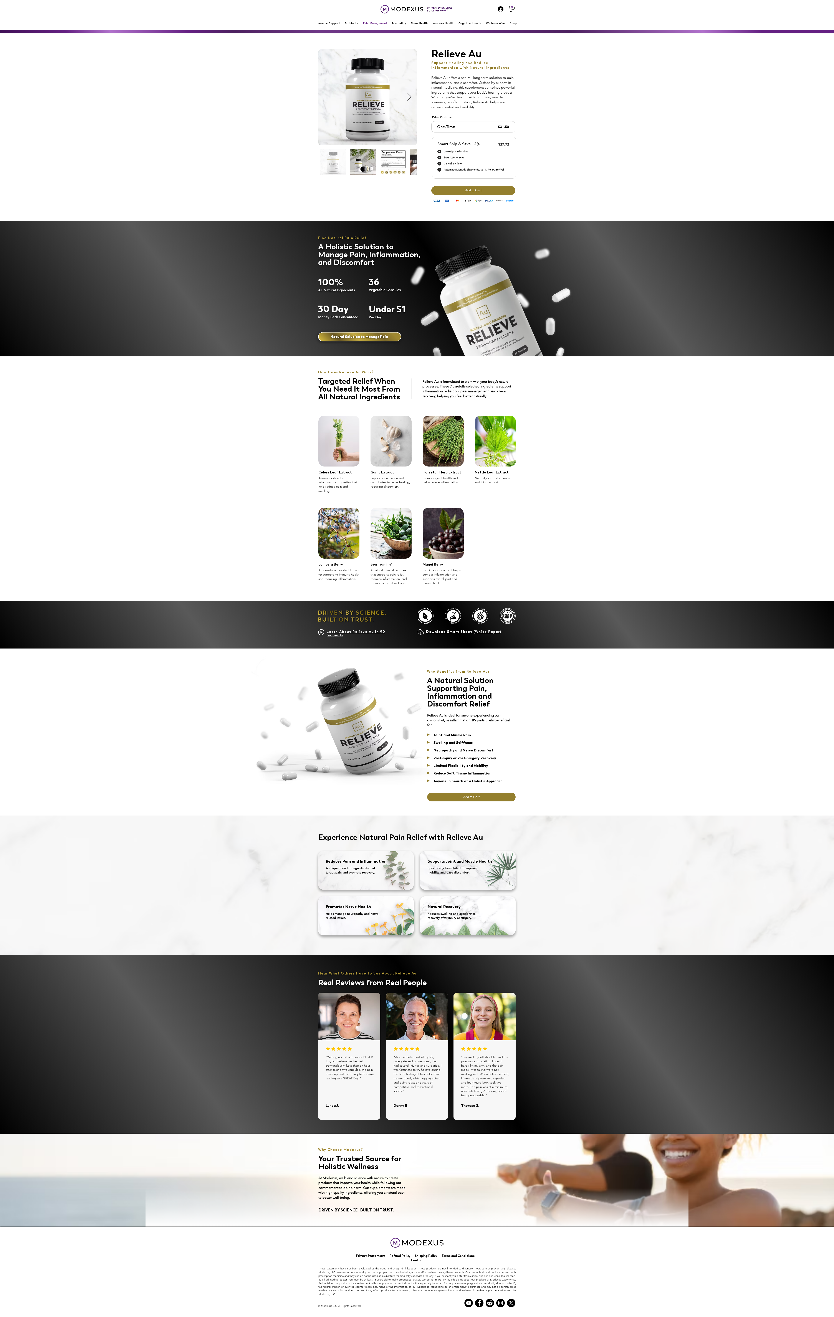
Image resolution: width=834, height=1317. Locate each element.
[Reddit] (490, 1303)
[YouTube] (468, 1303)
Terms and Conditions (458, 1256)
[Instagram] (500, 1303)
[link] (512, 9)
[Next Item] (409, 97)
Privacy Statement (370, 1256)
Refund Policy (399, 1256)
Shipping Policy (426, 1256)
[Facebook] (479, 1303)
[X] (511, 1303)
